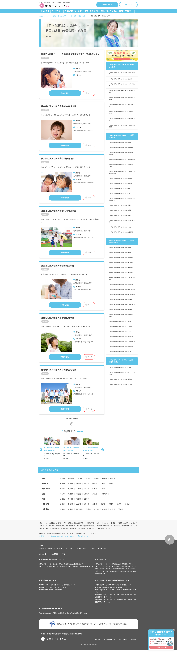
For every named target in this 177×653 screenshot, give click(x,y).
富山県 (86, 489)
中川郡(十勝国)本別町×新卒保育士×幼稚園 (120, 247)
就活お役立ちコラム (109, 11)
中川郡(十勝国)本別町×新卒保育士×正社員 (120, 367)
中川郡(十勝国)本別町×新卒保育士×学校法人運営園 (122, 119)
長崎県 (88, 509)
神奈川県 (71, 478)
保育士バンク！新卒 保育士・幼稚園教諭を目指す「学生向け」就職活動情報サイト (66, 566)
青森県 (86, 484)
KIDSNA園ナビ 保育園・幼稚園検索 (50, 590)
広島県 (62, 504)
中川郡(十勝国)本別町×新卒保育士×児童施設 (120, 326)
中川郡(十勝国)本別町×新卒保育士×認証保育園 (121, 267)
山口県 (78, 504)
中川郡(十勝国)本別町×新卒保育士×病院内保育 (121, 336)
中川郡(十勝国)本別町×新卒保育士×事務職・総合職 (122, 221)
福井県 (102, 489)
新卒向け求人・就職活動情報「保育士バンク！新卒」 (56, 548)
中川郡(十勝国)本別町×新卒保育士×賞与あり (120, 79)
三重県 (86, 499)
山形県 (102, 484)
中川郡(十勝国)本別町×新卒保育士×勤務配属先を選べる (122, 98)
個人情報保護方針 (109, 640)
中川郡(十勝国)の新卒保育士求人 (77, 16)
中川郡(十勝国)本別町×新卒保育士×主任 (119, 193)
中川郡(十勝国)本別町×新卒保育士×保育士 (120, 142)
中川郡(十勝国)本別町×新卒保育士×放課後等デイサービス (122, 315)
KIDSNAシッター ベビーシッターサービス (52, 587)
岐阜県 (78, 499)
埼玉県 (80, 478)
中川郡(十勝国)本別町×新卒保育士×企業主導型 (121, 346)
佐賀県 (112, 509)
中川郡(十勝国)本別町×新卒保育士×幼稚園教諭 (121, 147)
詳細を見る (65, 93)
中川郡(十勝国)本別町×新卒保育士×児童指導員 (121, 232)
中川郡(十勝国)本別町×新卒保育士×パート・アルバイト (122, 373)
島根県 (86, 504)
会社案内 (133, 640)
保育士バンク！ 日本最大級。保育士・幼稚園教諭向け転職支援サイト (61, 564)
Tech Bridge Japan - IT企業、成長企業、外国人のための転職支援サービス (63, 613)
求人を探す (45, 11)
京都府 (78, 494)
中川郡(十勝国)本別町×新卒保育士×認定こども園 (122, 289)
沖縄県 (120, 509)
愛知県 (62, 499)
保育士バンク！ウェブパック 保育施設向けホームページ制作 (114, 569)
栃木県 (104, 478)
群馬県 (112, 478)
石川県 (78, 489)
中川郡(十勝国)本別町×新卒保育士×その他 (120, 227)
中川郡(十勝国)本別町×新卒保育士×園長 (119, 188)
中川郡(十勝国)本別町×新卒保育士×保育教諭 (120, 183)
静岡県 (70, 499)
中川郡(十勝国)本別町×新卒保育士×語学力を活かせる (122, 91)
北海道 (62, 484)
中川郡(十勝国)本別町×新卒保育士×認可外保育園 (122, 294)
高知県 (127, 504)
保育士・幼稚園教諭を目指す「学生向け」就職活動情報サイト (62, 634)
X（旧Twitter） (103, 548)
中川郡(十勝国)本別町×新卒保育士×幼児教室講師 (122, 159)
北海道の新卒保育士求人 (59, 16)
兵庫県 (70, 494)
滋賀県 (86, 494)
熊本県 (70, 509)
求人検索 (92, 548)
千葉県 (88, 478)
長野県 (70, 489)
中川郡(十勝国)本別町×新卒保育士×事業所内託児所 (122, 73)
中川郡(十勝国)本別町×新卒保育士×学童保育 (120, 309)
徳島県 (119, 504)
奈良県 (94, 494)
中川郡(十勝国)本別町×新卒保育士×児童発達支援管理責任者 (122, 199)
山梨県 (94, 489)
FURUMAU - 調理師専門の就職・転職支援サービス (111, 587)
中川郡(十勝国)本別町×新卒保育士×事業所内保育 (122, 304)
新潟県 (62, 489)
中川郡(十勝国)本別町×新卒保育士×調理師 (120, 215)
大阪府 (62, 494)
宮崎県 (104, 509)
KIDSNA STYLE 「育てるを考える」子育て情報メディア (57, 585)
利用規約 (97, 640)
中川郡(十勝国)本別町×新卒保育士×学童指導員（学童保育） (121, 153)
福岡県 (62, 509)
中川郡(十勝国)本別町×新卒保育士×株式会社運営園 (122, 105)
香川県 (111, 504)
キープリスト (57, 11)
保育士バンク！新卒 (44, 16)
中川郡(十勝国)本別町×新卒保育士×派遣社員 (120, 379)
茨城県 (96, 478)
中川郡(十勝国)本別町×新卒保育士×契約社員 (120, 384)
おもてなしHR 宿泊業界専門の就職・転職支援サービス (113, 585)
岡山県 (70, 504)
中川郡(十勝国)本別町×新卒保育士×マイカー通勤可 (122, 85)
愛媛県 (102, 504)
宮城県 (70, 484)
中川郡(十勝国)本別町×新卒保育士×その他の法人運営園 (122, 126)
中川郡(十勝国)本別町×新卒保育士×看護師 (120, 205)
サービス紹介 (81, 548)
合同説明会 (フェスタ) (73, 11)
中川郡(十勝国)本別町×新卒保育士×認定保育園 (121, 272)
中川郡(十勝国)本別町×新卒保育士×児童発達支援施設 (122, 278)
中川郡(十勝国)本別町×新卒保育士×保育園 (120, 252)
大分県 (96, 509)
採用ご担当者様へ (126, 11)
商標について (123, 640)
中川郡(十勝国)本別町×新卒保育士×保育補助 (120, 178)
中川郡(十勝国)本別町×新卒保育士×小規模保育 (121, 284)
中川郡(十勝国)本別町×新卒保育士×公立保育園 (121, 257)
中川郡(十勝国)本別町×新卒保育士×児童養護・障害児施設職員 (122, 172)
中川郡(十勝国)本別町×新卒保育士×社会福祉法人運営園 (122, 112)
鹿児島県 (79, 509)
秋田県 (111, 484)
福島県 (78, 484)
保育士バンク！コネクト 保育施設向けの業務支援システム (114, 564)
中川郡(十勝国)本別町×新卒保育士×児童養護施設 (122, 341)
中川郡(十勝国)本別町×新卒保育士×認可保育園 (121, 262)
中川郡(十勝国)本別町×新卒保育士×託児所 (120, 321)
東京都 (62, 478)
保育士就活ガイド (92, 11)
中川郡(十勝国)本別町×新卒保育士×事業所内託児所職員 (122, 165)
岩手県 (94, 484)
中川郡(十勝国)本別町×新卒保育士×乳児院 (120, 331)
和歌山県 (103, 494)
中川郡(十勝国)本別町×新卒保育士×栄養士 (120, 210)
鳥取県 (94, 504)
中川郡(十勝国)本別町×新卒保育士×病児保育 (120, 299)
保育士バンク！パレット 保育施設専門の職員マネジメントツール (116, 566)
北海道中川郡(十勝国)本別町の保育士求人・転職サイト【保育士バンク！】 (65, 536)
